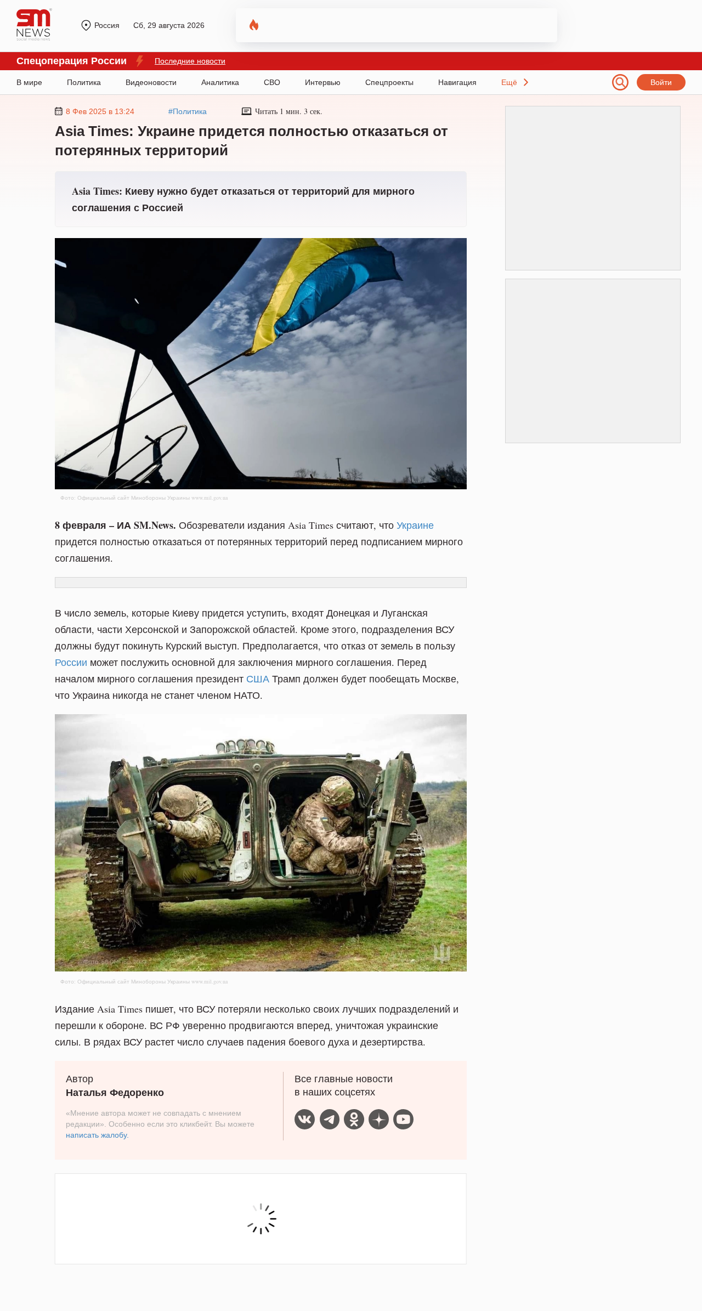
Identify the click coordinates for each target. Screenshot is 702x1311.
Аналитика (220, 82)
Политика (84, 82)
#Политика (187, 111)
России (71, 662)
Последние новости (190, 60)
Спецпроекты (389, 82)
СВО (272, 82)
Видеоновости (151, 82)
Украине (415, 525)
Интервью (323, 82)
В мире (29, 82)
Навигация (457, 82)
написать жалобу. (97, 1135)
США (257, 678)
